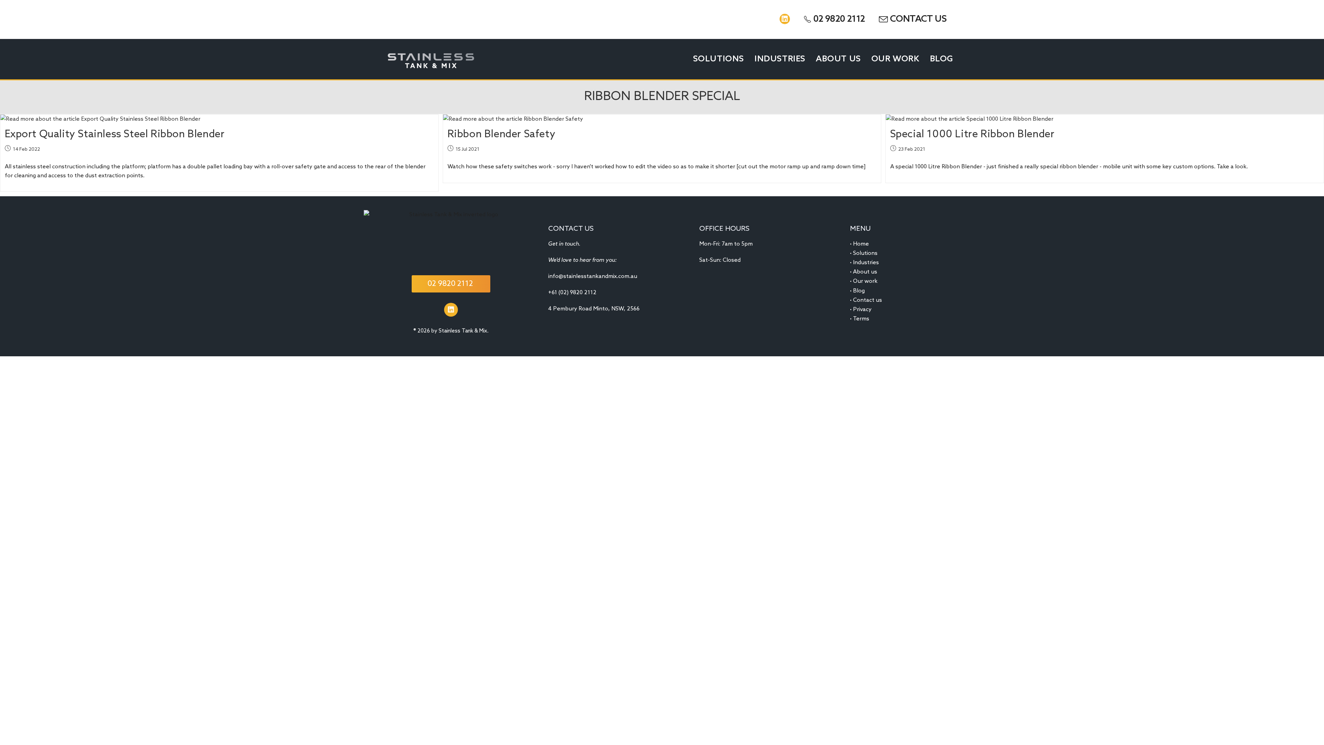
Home (861, 244)
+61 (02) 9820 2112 (572, 292)
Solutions (865, 253)
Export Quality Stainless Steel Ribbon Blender (115, 134)
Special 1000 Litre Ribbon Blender (972, 134)
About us (865, 272)
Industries (866, 262)
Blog (859, 291)
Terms (861, 319)
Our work (865, 281)
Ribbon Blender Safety (502, 134)
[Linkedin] (785, 19)
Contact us (867, 300)
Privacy (862, 309)
